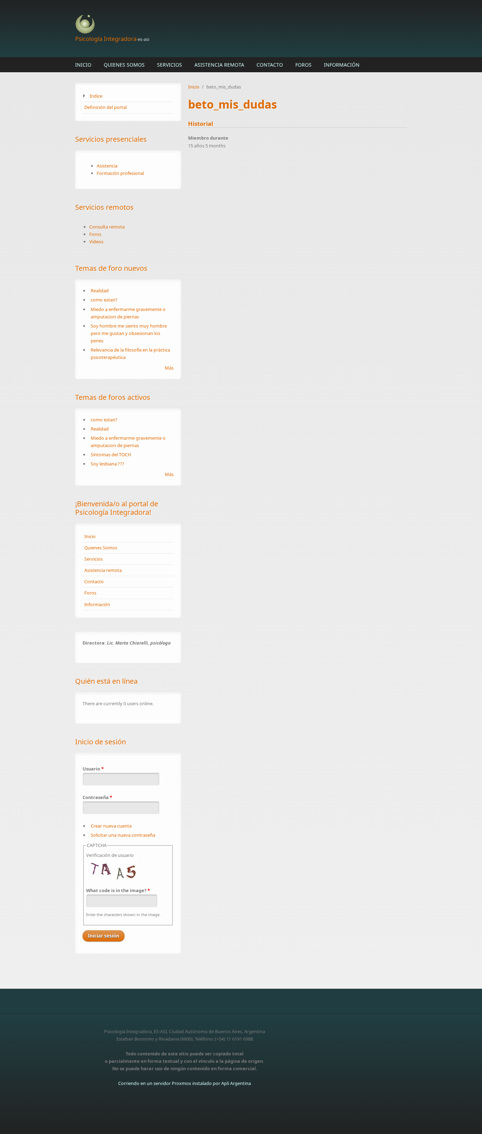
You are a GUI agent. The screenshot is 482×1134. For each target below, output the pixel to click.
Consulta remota (107, 227)
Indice (96, 96)
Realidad (100, 290)
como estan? (104, 300)
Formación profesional (120, 173)
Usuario (93, 769)
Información (342, 64)
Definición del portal (105, 107)
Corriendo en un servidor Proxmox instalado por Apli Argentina (184, 1083)
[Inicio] (184, 24)
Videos (96, 241)
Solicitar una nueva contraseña (123, 835)
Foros (303, 64)
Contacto (270, 64)
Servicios (169, 64)
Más (169, 368)
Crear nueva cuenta (111, 826)
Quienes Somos (124, 64)
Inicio (83, 64)
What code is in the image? (118, 890)
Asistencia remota (219, 64)
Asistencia (107, 166)
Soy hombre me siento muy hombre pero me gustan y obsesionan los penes (129, 333)
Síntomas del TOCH (111, 454)
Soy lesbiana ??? (107, 464)
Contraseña (97, 797)
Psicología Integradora (106, 39)
